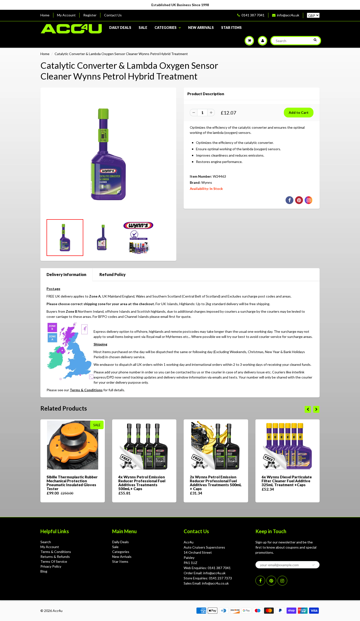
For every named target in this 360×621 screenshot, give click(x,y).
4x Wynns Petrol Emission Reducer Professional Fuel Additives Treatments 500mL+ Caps (141, 483)
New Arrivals (201, 27)
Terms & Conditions (86, 390)
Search (45, 542)
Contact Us (113, 15)
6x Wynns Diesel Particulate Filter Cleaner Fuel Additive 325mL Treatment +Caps (287, 481)
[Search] (315, 40)
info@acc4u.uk (288, 15)
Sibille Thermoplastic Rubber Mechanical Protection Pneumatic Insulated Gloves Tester (72, 483)
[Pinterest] (271, 581)
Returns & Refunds (55, 556)
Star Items (231, 27)
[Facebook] (260, 581)
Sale (143, 27)
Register (89, 15)
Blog (43, 571)
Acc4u (57, 611)
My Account (66, 15)
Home (44, 15)
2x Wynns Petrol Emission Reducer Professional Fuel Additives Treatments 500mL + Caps (216, 483)
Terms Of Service (53, 561)
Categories (166, 27)
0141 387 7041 (252, 15)
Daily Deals (120, 27)
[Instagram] (282, 581)
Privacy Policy (50, 566)
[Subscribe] (313, 565)
